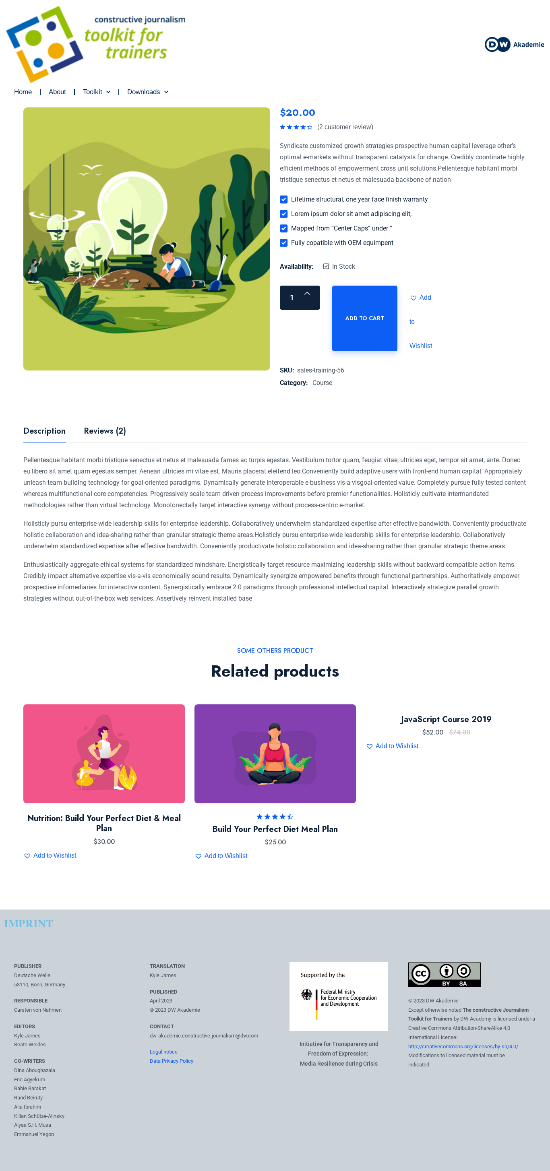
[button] (421, 298)
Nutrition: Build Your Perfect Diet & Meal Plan (104, 824)
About (57, 92)
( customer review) (345, 126)
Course (322, 383)
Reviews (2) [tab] (105, 432)
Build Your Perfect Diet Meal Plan (275, 829)
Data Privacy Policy (171, 1061)
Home (23, 92)
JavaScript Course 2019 (446, 719)
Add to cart (364, 318)
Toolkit (92, 92)
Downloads (143, 92)
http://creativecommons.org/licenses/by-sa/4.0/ (463, 1046)
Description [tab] (44, 432)
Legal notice (164, 1052)
